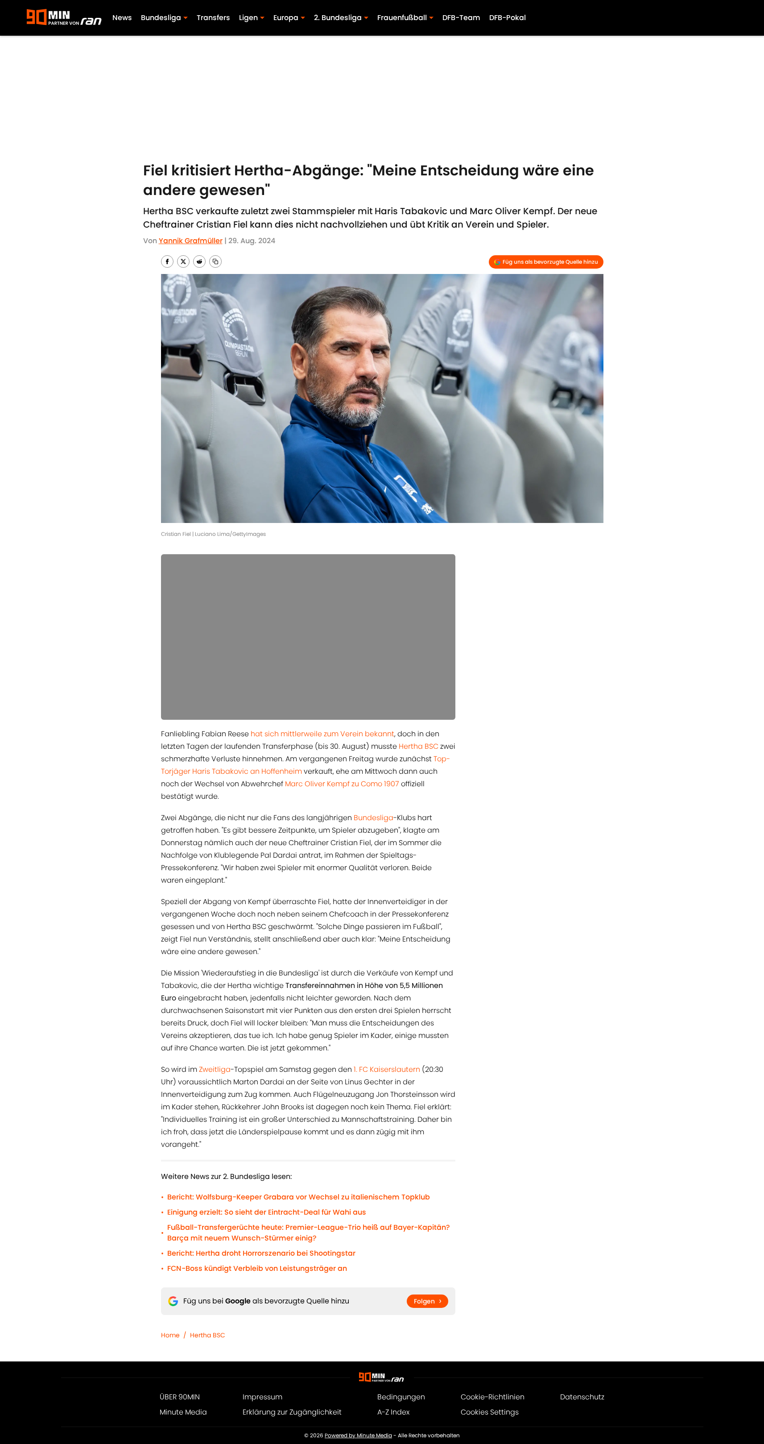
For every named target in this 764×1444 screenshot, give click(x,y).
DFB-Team (461, 17)
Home (170, 1335)
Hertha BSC (418, 746)
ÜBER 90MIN (180, 1397)
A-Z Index (393, 1412)
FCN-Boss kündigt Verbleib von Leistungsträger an (257, 1268)
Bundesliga (373, 818)
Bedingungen (401, 1397)
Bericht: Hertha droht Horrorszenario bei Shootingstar (261, 1253)
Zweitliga (215, 1069)
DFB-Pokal (507, 17)
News (122, 17)
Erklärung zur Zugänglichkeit (292, 1412)
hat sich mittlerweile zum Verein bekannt (322, 734)
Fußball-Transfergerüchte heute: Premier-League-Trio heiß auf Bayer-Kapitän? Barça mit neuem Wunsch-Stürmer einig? (308, 1232)
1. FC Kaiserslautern (387, 1069)
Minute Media (183, 1412)
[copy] (215, 261)
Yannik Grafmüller (191, 241)
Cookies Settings (490, 1412)
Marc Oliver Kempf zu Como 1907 (342, 784)
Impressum (262, 1397)
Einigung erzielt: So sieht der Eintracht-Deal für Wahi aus (266, 1212)
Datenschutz (582, 1397)
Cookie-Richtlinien (492, 1397)
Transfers (213, 17)
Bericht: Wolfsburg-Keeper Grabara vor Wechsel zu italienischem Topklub (298, 1197)
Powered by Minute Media (358, 1435)
